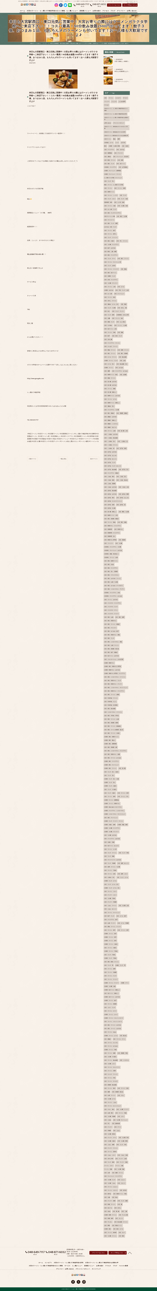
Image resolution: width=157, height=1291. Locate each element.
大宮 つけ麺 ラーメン (110, 1236)
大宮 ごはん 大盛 (123, 1155)
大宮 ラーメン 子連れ (110, 870)
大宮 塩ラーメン (120, 164)
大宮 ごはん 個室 (109, 1145)
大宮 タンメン (119, 1218)
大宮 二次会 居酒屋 (109, 483)
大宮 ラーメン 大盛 (109, 206)
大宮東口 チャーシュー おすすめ (113, 550)
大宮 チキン (121, 1095)
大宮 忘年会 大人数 (109, 508)
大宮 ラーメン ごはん (110, 1102)
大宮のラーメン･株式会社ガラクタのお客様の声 (116, 135)
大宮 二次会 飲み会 (122, 480)
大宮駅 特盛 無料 (123, 825)
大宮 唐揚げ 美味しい (110, 420)
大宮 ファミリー (108, 543)
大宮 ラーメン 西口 (123, 1088)
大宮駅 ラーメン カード (111, 1014)
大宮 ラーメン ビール (110, 399)
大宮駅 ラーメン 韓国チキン (112, 803)
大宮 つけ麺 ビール (109, 1099)
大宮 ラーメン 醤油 (109, 522)
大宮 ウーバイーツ (109, 220)
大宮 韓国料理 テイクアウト (112, 533)
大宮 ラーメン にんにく (111, 1187)
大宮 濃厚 (107, 371)
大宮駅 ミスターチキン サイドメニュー (114, 814)
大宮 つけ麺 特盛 (119, 1169)
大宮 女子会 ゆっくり (110, 459)
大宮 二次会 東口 (109, 476)
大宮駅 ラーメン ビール (111, 1036)
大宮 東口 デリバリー (110, 628)
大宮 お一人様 (108, 294)
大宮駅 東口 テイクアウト (111, 761)
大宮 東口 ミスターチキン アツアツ (114, 589)
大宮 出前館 (123, 375)
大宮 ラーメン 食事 (109, 969)
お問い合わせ (107, 123)
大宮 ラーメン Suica (110, 1032)
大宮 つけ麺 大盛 (123, 206)
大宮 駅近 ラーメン (109, 160)
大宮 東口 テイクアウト (111, 568)
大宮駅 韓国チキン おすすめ (112, 670)
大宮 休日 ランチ (117, 336)
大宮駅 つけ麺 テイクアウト (112, 828)
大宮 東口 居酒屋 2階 (110, 747)
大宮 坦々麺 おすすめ (110, 382)
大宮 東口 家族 (122, 522)
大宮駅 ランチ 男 (120, 965)
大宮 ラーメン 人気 (109, 287)
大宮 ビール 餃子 (121, 916)
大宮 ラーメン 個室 (109, 1053)
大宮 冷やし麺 (108, 339)
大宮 (105, 98)
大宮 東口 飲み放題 (109, 708)
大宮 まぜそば (120, 149)
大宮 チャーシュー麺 (109, 216)
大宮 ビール (121, 287)
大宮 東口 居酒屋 (123, 353)
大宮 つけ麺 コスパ (109, 1064)
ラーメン (111, 98)
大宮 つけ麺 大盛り (109, 1141)
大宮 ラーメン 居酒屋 (110, 1004)
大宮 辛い (107, 1123)
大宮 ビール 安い (109, 364)
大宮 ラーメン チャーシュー (112, 912)
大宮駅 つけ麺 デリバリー (111, 832)
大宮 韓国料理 (108, 529)
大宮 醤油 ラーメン (109, 350)
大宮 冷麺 (107, 318)
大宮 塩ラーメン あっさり (111, 846)
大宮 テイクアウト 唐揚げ (111, 473)
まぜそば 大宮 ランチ (110, 227)
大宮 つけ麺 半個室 (109, 1116)
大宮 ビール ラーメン (110, 357)
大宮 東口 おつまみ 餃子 (111, 631)
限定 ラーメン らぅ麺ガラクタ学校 (113, 185)
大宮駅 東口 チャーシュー (111, 765)
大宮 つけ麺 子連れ (109, 898)
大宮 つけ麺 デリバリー (111, 283)
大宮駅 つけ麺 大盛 (109, 986)
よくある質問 (122, 101)
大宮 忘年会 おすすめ (110, 494)
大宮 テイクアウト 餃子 (111, 919)
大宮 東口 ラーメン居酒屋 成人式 (113, 730)
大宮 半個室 (107, 1130)
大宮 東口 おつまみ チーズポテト (113, 586)
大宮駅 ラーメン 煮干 (110, 934)
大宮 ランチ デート (109, 258)
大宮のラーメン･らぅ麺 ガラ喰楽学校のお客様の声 (116, 118)
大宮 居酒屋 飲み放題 (110, 1085)
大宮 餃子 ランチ (109, 916)
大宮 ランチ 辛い (109, 181)
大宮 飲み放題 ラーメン (121, 1222)
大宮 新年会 (107, 1194)
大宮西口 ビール (108, 142)
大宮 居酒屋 (122, 540)
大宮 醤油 (123, 269)
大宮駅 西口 (107, 1229)
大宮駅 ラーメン (108, 368)
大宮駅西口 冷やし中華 (122, 315)
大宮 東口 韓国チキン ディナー (113, 684)
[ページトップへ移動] (130, 1253)
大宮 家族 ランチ (109, 322)
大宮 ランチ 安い (109, 775)
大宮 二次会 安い (121, 476)
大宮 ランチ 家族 (109, 856)
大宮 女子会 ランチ (109, 462)
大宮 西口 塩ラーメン (110, 273)
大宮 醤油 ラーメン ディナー (112, 927)
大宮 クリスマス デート (111, 610)
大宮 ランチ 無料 (109, 315)
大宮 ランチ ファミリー (111, 237)
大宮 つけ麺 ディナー (122, 1109)
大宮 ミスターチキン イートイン (113, 712)
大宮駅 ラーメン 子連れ (111, 951)
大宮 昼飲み (107, 157)
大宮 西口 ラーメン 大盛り (112, 733)
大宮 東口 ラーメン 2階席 (111, 694)
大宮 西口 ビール (118, 1229)
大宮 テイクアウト (109, 149)
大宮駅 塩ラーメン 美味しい (112, 990)
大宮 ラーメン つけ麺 (120, 325)
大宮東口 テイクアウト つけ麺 (112, 547)
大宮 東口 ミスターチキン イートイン (114, 677)
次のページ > (94, 459)
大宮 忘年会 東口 (109, 498)
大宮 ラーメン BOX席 (110, 1232)
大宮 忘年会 (123, 1190)
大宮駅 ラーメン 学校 (110, 1050)
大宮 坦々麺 (122, 768)
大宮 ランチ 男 (108, 965)
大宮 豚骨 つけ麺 (124, 512)
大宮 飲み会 (123, 1036)
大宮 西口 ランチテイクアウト (112, 213)
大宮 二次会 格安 (109, 480)
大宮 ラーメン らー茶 (110, 849)
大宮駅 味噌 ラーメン (110, 1215)
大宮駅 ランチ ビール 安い (112, 888)
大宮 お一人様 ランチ (110, 209)
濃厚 (119, 139)
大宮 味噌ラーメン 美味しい (112, 403)
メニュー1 (106, 101)
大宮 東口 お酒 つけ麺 (111, 582)
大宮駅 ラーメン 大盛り (111, 944)
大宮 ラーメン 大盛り (110, 948)
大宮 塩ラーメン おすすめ (111, 656)
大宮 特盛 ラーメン (109, 1204)
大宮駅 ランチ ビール (110, 881)
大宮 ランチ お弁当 (109, 265)
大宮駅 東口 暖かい (109, 740)
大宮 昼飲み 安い (109, 406)
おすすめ (123, 142)
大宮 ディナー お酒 (120, 1159)
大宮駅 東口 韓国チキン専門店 (112, 666)
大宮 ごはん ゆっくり (110, 909)
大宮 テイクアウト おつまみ (120, 371)
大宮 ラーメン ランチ (110, 976)
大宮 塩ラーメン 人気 (110, 329)
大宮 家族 (120, 332)
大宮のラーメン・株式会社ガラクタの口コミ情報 (116, 127)
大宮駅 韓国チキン (109, 663)
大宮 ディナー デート (110, 1137)
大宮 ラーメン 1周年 (110, 1071)
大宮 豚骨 (107, 1225)
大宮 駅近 (121, 1236)
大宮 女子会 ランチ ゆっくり (112, 466)
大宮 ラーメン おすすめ (111, 600)
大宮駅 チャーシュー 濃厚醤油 (112, 171)
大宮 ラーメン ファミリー (111, 269)
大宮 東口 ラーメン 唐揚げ (112, 624)
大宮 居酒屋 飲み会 (117, 1092)
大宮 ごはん (116, 1130)
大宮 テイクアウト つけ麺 (111, 410)
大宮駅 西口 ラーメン (110, 768)
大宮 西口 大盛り (109, 241)
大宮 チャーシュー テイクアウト (113, 1176)
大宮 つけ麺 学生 (124, 1137)
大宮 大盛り (125, 146)
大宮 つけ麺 (118, 543)
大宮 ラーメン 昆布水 (110, 1152)
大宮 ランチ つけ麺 (109, 308)
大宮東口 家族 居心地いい (111, 554)
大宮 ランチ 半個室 (109, 863)
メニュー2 (113, 101)
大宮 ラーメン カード (110, 1011)
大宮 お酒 (122, 360)
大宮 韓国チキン (118, 529)
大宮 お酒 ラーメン (109, 1095)
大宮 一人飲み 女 (123, 441)
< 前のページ (32, 459)
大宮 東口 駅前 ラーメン (111, 962)
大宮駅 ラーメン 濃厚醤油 (111, 800)
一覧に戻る (63, 459)
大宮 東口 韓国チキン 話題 (112, 754)
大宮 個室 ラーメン (117, 1173)
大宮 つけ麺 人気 (124, 905)
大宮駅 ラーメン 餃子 (110, 1000)
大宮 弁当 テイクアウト (111, 280)
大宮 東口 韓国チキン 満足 (112, 635)
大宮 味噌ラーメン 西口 (111, 375)
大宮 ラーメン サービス (111, 1081)
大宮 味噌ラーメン (109, 192)
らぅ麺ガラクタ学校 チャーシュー (113, 178)
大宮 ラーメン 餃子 (109, 230)
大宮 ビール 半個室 (123, 923)
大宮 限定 (123, 304)
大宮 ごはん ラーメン (110, 905)
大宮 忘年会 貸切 (109, 505)
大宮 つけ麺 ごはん (109, 1183)
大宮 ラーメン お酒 (109, 431)
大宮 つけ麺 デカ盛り (110, 1057)
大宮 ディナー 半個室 (110, 902)
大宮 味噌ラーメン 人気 (111, 515)
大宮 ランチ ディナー (118, 311)
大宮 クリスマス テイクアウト (112, 603)
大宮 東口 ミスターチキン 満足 (113, 642)
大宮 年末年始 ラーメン (111, 698)
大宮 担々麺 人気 (123, 431)
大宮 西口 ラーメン (123, 258)
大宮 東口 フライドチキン (111, 575)
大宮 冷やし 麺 (122, 308)
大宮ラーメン (107, 139)
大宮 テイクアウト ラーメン (112, 343)
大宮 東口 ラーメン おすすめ (112, 1025)
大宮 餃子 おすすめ (109, 248)
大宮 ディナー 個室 (109, 1201)
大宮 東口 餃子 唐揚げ (111, 652)
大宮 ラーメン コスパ (110, 891)
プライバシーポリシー (118, 123)
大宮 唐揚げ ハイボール (111, 424)
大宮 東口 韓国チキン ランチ (112, 680)
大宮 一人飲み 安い (109, 441)
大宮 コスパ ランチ (109, 1007)
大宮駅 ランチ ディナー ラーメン (113, 821)
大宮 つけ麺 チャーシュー (120, 1120)
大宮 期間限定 (108, 153)
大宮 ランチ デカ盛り (110, 789)
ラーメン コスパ (108, 1166)
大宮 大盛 (107, 1197)
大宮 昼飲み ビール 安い (111, 304)
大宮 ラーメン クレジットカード (113, 1021)
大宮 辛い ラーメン (122, 241)
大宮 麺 (120, 1204)
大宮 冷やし (117, 1208)
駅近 (105, 146)
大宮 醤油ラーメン (117, 1225)
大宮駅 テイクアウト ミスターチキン (114, 811)
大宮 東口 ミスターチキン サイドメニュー (116, 687)
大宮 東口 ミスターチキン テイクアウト (115, 751)
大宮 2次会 (107, 1211)
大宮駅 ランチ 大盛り (110, 786)
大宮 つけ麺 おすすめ (110, 835)
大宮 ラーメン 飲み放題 (111, 1060)
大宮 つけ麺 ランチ (109, 1180)
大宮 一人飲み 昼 (109, 448)
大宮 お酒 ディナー (109, 923)
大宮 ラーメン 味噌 (119, 188)
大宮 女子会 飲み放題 (110, 469)
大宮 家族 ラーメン (109, 378)
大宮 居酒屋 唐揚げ (122, 413)
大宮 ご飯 (124, 1211)
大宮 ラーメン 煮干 (109, 930)
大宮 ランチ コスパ (109, 199)
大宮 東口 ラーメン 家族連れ (112, 726)
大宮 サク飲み (108, 325)
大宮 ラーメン (108, 188)
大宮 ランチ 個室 (123, 1201)
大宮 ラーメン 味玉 (109, 297)
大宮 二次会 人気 (124, 487)
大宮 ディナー (108, 1127)
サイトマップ (96, 1269)
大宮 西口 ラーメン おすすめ (112, 1028)
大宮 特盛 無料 (108, 1218)
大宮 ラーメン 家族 (109, 389)
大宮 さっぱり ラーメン (111, 346)
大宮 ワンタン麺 (123, 1215)
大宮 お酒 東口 (108, 1113)
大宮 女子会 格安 (121, 448)
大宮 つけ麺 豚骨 (123, 1141)
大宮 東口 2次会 (109, 564)
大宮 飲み (115, 1197)
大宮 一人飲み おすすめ (111, 434)
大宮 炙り (107, 311)
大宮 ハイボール (124, 1060)
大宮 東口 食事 (119, 617)
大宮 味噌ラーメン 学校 (119, 1194)
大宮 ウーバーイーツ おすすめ (112, 860)
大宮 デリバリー (118, 153)
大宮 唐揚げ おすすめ (110, 417)
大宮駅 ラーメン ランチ (111, 360)
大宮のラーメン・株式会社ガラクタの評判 (114, 132)
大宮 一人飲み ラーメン (111, 445)
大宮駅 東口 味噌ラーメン (111, 737)
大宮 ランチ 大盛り (109, 793)
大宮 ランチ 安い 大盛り (111, 772)
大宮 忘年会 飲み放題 (110, 490)
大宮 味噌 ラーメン (123, 350)
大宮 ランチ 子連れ (109, 955)
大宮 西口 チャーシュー (111, 818)
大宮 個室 (107, 1092)
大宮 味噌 (120, 160)
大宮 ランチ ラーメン (110, 853)
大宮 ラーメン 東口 (109, 1088)
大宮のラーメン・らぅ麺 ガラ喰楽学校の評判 (115, 114)
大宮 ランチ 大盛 (123, 199)
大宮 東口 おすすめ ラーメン (112, 578)
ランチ (117, 142)
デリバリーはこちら (114, 5)
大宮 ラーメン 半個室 (110, 972)
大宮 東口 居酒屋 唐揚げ (111, 519)
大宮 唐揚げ (107, 1039)
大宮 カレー (122, 1232)
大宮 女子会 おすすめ (110, 452)
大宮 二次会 (107, 1120)
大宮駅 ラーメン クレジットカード (113, 1018)
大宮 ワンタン (108, 1222)
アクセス (106, 105)
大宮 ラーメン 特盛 (120, 1113)
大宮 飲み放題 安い (122, 364)
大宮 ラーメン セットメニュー (112, 1106)
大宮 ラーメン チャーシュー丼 (112, 262)
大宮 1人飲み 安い (109, 877)
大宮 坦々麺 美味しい (110, 392)
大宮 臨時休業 (116, 1123)
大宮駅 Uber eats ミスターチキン (113, 807)
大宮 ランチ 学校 (124, 853)
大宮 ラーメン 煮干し (110, 234)
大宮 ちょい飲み (120, 322)
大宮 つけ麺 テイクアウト (111, 244)
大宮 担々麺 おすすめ (110, 385)
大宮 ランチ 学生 (121, 1145)
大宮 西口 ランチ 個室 (111, 223)
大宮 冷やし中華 (108, 1159)
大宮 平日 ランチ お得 (122, 290)
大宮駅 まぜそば (108, 290)
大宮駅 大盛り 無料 (109, 825)
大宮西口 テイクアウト (110, 167)
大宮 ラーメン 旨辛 (123, 793)
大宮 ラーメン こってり (111, 195)
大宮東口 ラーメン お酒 (111, 557)
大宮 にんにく (121, 1180)
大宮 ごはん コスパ (109, 1155)
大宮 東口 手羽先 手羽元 (111, 716)
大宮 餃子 (107, 336)
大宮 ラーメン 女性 (109, 874)
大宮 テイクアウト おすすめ (112, 839)
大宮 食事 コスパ (123, 874)
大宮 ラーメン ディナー (111, 979)
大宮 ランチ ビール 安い (111, 884)
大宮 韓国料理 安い (109, 536)
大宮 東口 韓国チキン (110, 621)
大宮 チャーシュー (119, 294)
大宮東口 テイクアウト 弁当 (112, 593)
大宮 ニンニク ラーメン (111, 1074)
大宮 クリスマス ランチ (111, 607)
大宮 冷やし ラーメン (110, 301)
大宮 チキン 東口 (109, 1109)
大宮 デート (117, 1127)
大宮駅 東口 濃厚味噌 (110, 744)
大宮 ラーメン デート (119, 1039)
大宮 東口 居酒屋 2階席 (111, 723)
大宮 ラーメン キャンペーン (112, 1067)
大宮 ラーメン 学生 (109, 1078)
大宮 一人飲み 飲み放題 (111, 438)
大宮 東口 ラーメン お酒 (111, 719)
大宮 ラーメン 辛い (123, 796)
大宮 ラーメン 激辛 (109, 796)
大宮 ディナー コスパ (110, 895)
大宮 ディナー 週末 (122, 1162)
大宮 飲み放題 (122, 357)
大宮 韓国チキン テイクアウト (112, 526)
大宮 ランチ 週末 (109, 1162)
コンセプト (118, 98)
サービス (125, 98)
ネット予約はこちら (129, 5)
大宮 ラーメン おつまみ (111, 1046)
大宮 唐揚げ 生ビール (110, 427)
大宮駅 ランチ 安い (109, 782)
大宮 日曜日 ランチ (109, 276)
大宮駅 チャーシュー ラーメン (112, 174)
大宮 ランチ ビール (122, 877)
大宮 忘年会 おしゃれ (122, 498)
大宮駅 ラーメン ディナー (111, 983)
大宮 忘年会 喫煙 (124, 494)
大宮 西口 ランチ (109, 164)
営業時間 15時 (108, 202)
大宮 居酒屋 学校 (123, 1053)
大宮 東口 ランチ (109, 638)
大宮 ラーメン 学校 (109, 332)
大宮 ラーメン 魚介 (117, 318)
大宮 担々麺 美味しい (110, 512)
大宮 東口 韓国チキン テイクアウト (114, 691)
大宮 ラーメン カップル (111, 1043)
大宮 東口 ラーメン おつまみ (112, 758)
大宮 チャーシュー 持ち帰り (121, 157)
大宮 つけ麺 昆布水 (109, 1134)
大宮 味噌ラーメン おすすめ (112, 396)
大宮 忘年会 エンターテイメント (113, 501)
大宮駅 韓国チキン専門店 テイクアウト (114, 673)
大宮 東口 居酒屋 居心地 (111, 649)
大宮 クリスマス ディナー (111, 614)
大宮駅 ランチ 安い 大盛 (111, 779)
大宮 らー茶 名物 (119, 202)
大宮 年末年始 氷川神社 (111, 705)
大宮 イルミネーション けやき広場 (113, 659)
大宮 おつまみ (119, 368)
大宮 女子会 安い (124, 469)
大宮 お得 (107, 1173)
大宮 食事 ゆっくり (123, 863)
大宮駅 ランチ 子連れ (110, 958)
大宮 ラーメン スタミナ (111, 1190)
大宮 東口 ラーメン (109, 353)
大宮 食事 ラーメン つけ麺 (112, 867)
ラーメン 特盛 (108, 1169)
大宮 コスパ (121, 1116)
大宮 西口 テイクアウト (111, 255)
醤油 (114, 139)
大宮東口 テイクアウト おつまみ (113, 596)
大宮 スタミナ (121, 1183)
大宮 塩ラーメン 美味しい (111, 993)
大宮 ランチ (123, 195)
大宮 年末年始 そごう (110, 701)
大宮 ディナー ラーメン (111, 1148)
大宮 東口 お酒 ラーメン (111, 645)
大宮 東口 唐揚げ (109, 413)
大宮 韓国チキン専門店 (110, 540)
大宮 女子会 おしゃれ (110, 455)
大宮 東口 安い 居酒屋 (111, 571)
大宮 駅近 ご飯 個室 (110, 251)
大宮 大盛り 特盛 (109, 842)
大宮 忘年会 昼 (120, 505)
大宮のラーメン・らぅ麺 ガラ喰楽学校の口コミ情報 (116, 109)
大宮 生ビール (108, 1208)
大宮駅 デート (125, 983)
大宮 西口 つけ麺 (122, 216)
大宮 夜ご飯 (116, 1211)
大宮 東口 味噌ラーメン (111, 561)
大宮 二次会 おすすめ (110, 487)
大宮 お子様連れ (123, 167)
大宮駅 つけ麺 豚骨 (114, 146)
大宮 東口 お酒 (108, 617)
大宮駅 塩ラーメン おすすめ (112, 997)
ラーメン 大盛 (119, 1166)
